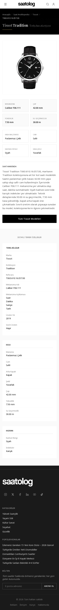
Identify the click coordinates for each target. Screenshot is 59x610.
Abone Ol (49, 586)
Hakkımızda (43, 604)
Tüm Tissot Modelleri (29, 218)
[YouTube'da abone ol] (34, 494)
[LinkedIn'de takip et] (27, 494)
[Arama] (47, 4)
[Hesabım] (54, 4)
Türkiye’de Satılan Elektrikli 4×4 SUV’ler (20, 562)
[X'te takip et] (13, 494)
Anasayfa (6, 14)
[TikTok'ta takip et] (42, 494)
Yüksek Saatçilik (10, 513)
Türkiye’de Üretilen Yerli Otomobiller (19, 549)
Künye (32, 604)
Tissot (35, 14)
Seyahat (6, 527)
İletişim (23, 604)
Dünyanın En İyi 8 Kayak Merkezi (18, 558)
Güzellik (6, 531)
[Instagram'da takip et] (5, 494)
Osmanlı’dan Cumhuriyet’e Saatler (18, 554)
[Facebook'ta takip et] (20, 494)
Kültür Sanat (8, 522)
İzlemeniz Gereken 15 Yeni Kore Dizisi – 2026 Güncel (28, 545)
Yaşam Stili (7, 518)
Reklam (13, 604)
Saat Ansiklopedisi (21, 14)
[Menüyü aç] (5, 4)
